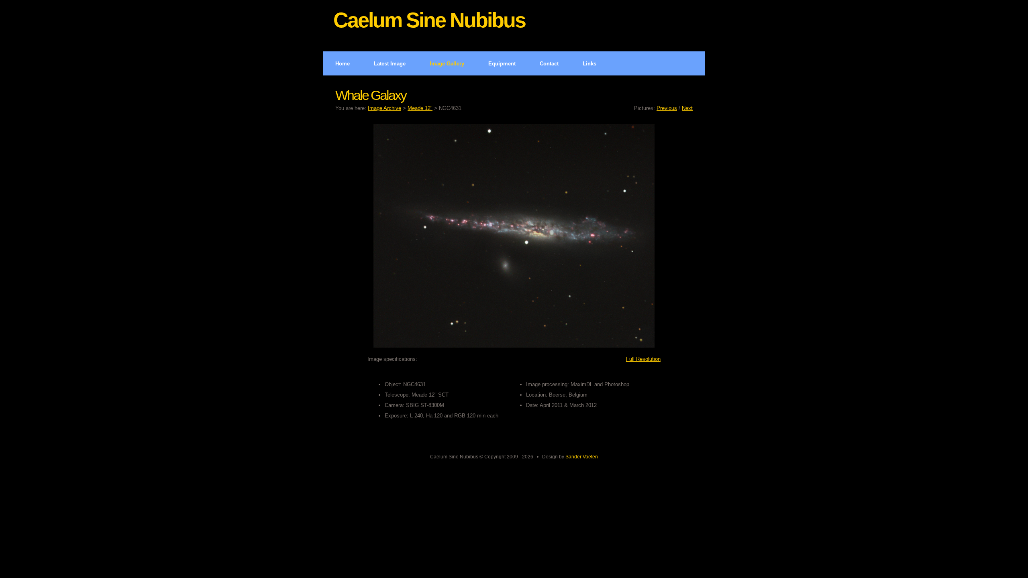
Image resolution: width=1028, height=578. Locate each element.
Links (589, 64)
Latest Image (390, 64)
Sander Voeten (581, 456)
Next (687, 108)
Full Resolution (643, 359)
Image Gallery (447, 64)
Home (342, 64)
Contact (549, 64)
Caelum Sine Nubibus (429, 20)
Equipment (502, 64)
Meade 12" (420, 108)
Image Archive (384, 108)
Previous (667, 108)
